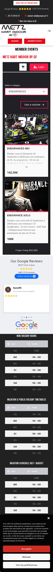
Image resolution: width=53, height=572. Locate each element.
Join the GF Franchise (26, 3)
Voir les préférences (26, 565)
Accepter (26, 549)
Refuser (26, 557)
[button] (48, 518)
